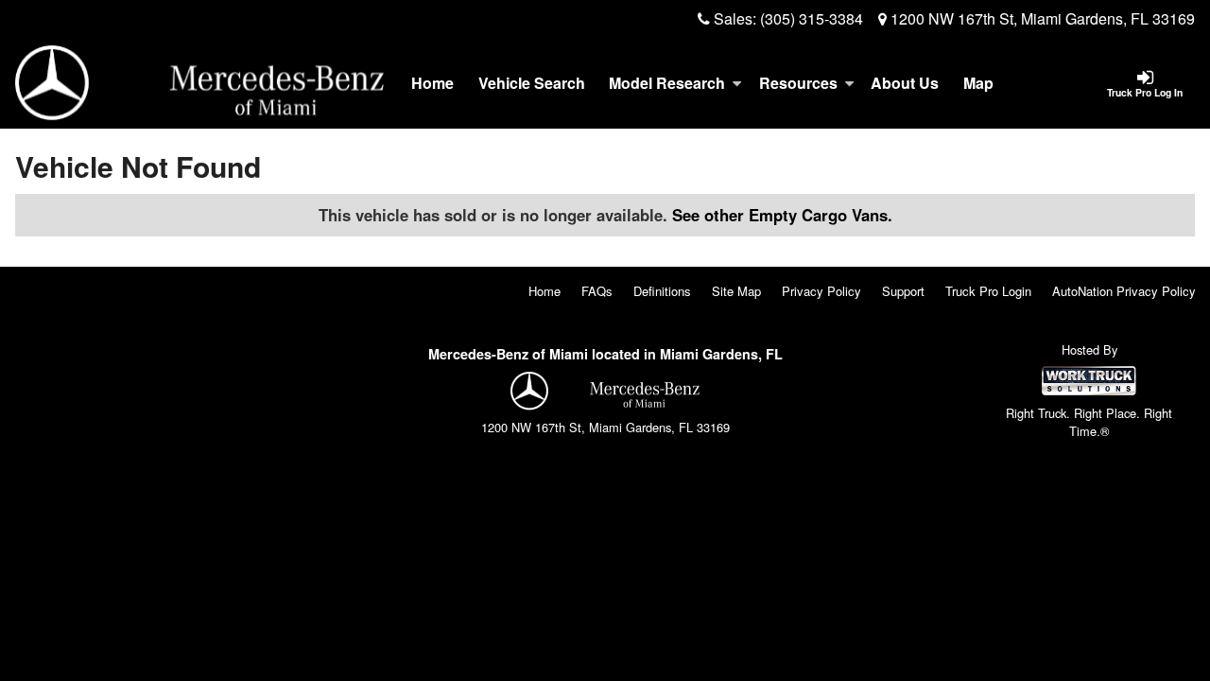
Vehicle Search (531, 83)
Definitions (662, 291)
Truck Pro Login (988, 291)
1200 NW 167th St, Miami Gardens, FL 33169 (1041, 18)
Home (432, 83)
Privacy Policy (821, 291)
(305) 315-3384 (811, 18)
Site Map (736, 291)
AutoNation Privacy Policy (1124, 291)
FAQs (597, 291)
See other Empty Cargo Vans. (782, 214)
